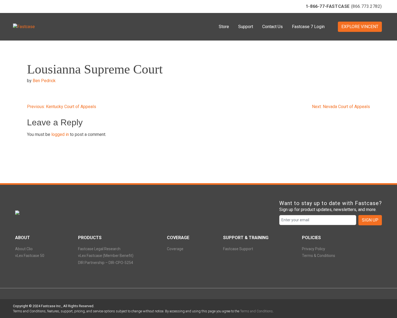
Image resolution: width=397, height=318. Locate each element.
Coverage (175, 249)
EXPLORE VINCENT (359, 26)
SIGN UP (370, 220)
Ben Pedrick (44, 80)
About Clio (24, 249)
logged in (60, 134)
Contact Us (272, 26)
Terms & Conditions (318, 255)
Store (224, 26)
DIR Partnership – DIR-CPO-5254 (105, 262)
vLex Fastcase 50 (29, 255)
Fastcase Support (238, 249)
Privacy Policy (313, 249)
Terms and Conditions (256, 311)
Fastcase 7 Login (308, 26)
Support (245, 26)
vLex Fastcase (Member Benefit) (105, 255)
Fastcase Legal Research (99, 249)
